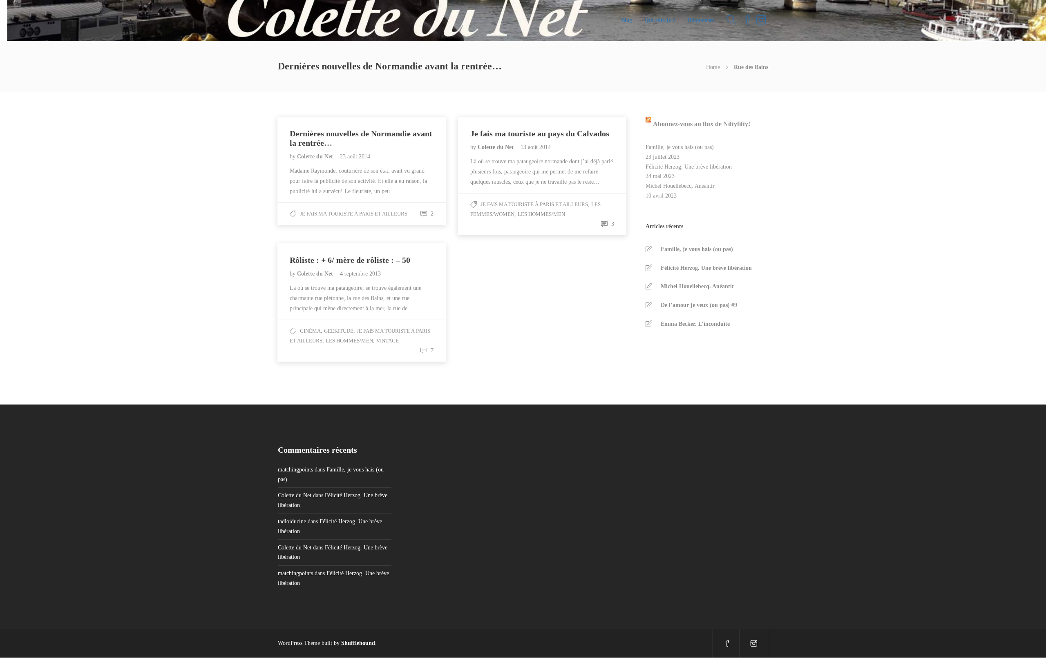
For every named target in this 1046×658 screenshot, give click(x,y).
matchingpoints (295, 470)
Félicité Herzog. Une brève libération (689, 167)
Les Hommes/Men (541, 214)
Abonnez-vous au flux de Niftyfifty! (701, 123)
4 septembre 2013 (360, 274)
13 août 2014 (536, 147)
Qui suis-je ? (659, 20)
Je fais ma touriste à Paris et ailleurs (353, 214)
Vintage (387, 341)
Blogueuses (701, 20)
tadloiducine (292, 521)
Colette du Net (316, 156)
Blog (626, 20)
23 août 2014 (355, 156)
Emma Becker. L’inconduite (695, 324)
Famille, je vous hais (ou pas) (680, 147)
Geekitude (338, 331)
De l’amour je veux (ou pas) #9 (699, 305)
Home (713, 67)
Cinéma (310, 331)
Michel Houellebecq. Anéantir (680, 186)
